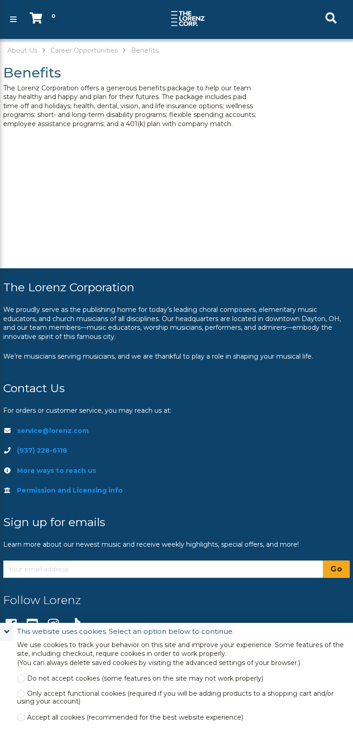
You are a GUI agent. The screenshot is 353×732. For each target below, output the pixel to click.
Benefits (145, 50)
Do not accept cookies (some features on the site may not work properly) (145, 678)
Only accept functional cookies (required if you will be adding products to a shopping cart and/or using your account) (175, 697)
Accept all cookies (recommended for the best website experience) (135, 717)
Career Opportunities (84, 50)
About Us (22, 50)
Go (336, 569)
